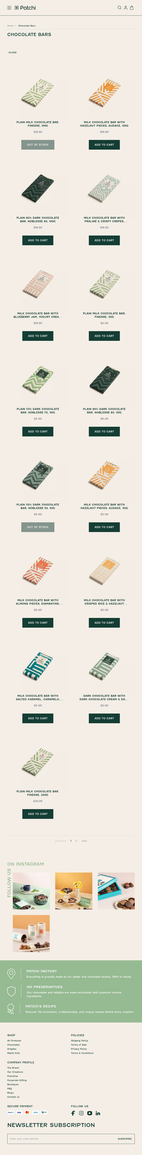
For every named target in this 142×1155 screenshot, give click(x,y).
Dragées (11, 1049)
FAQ (9, 1088)
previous (60, 840)
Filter (13, 52)
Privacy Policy (79, 1049)
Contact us (13, 1097)
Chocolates (13, 1044)
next (84, 840)
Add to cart (104, 144)
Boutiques (13, 1084)
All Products (14, 1040)
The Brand (13, 1068)
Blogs (10, 1092)
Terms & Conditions (82, 1053)
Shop (11, 1035)
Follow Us (79, 1106)
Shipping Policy (79, 1040)
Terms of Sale (79, 1044)
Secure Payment (20, 1106)
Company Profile (20, 1062)
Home (10, 25)
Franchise (12, 1076)
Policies (77, 1035)
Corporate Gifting (17, 1080)
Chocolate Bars (27, 25)
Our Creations (15, 1072)
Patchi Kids (13, 1053)
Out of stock (38, 144)
